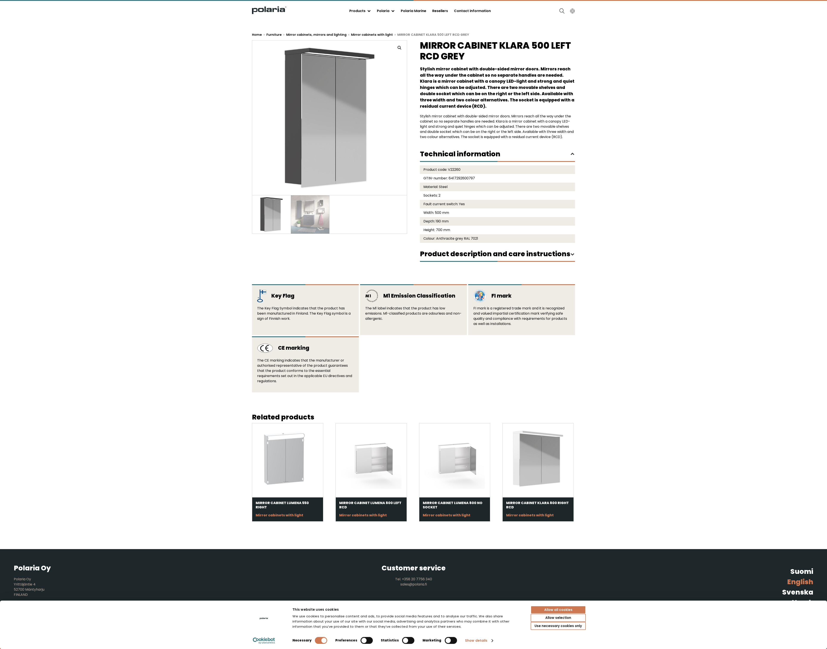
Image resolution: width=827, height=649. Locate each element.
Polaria (383, 10)
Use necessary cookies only (558, 626)
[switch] (367, 640)
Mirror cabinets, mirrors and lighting (316, 35)
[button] (399, 48)
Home (257, 35)
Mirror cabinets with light (372, 35)
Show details (476, 640)
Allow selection (558, 618)
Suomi (801, 571)
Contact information (472, 10)
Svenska (797, 592)
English (800, 582)
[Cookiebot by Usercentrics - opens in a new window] (264, 640)
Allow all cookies (558, 609)
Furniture (274, 35)
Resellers (440, 10)
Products (357, 10)
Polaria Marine (413, 10)
